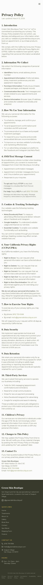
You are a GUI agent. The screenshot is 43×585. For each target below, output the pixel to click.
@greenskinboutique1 (13, 500)
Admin (39, 576)
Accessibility (32, 576)
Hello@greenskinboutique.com (24, 317)
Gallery (4, 519)
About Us (5, 516)
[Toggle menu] (39, 4)
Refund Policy (16, 577)
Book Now (5, 522)
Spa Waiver (5, 528)
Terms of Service (10, 577)
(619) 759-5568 (32, 191)
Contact (4, 525)
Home (4, 510)
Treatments (6, 513)
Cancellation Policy (23, 577)
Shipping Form (7, 531)
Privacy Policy (4, 577)
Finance (4, 534)
